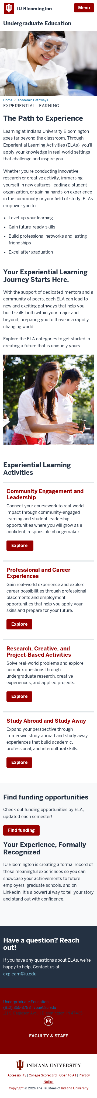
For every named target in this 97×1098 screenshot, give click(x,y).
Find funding (21, 830)
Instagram (48, 1021)
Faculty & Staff (48, 1036)
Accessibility (17, 1075)
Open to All (67, 1075)
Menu (84, 8)
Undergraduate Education (37, 23)
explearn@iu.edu (19, 974)
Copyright (16, 1088)
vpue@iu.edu (45, 1007)
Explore (20, 545)
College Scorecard (43, 1075)
